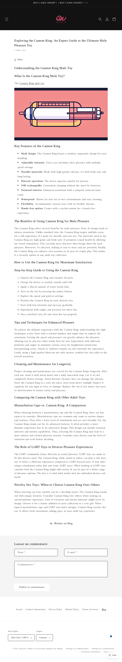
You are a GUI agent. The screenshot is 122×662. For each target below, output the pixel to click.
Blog (104, 610)
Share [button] (20, 60)
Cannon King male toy (31, 83)
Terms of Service (90, 610)
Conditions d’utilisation (90, 652)
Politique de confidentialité (103, 648)
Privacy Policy (55, 610)
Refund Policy (72, 610)
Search (19, 610)
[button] (6, 19)
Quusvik (22, 648)
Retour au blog (63, 523)
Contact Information (35, 610)
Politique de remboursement (77, 648)
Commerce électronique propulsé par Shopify (45, 648)
